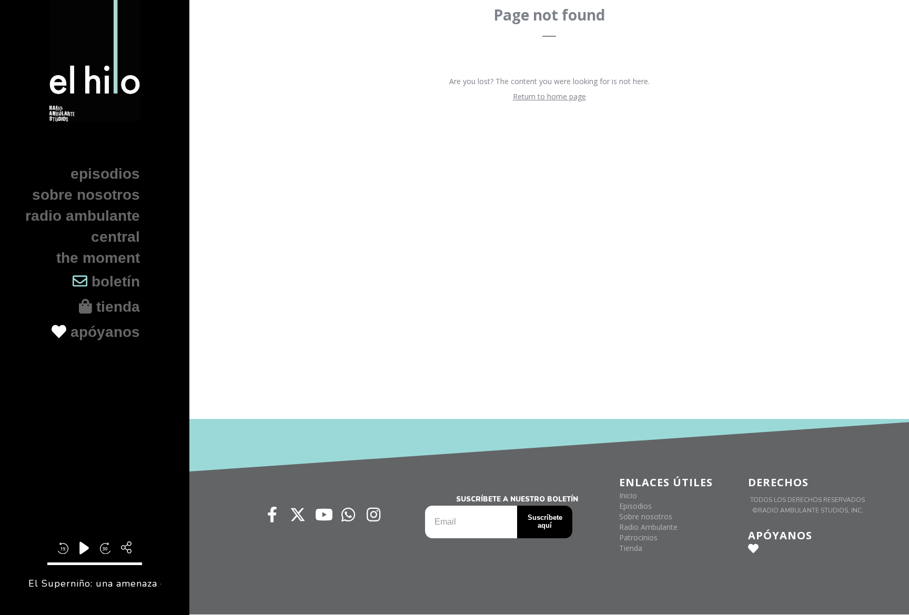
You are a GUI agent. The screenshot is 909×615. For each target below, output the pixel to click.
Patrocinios (638, 537)
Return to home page (549, 96)
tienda (116, 307)
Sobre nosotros (86, 195)
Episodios (105, 174)
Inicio (628, 495)
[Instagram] (373, 514)
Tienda (630, 548)
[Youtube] (323, 514)
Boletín (113, 281)
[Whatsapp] (348, 514)
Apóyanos (103, 332)
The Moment (98, 258)
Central (115, 237)
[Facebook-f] (272, 514)
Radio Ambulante (82, 216)
